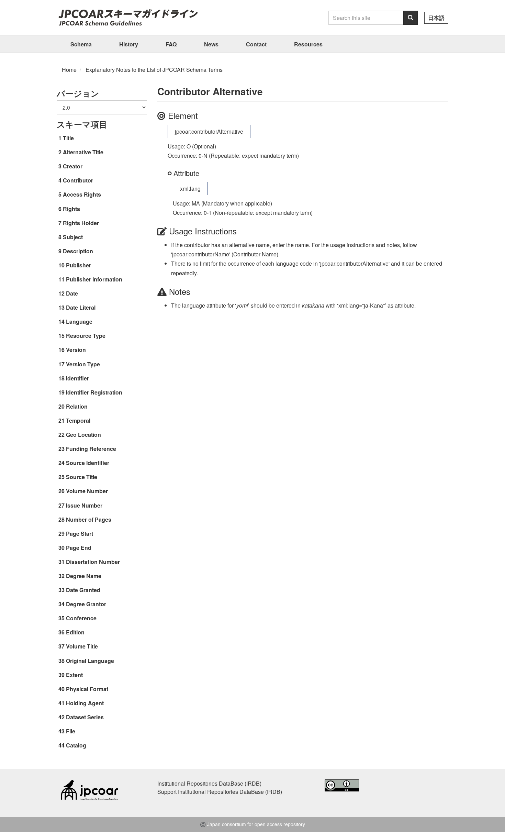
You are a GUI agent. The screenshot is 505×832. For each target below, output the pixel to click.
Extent (74, 675)
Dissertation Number (93, 562)
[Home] (128, 17)
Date (72, 293)
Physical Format (87, 689)
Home (69, 70)
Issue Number (84, 505)
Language (79, 321)
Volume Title (82, 646)
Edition (75, 632)
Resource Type (85, 336)
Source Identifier (87, 463)
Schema (81, 44)
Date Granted (83, 590)
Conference (81, 618)
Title (68, 138)
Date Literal (81, 307)
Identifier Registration (94, 392)
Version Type (83, 364)
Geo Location (83, 435)
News (211, 44)
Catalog (76, 745)
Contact (256, 44)
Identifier (77, 378)
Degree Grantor (86, 604)
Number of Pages (88, 519)
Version (76, 350)
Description (78, 251)
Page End (78, 548)
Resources (308, 44)
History (128, 44)
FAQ (171, 44)
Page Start (79, 533)
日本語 (436, 18)
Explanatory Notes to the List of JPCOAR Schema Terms (154, 70)
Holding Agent (85, 703)
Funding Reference (91, 449)
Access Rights (82, 194)
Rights (71, 209)
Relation (77, 406)
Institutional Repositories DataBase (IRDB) (209, 783)
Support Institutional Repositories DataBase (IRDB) (219, 792)
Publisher (78, 265)
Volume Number (87, 491)
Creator (72, 166)
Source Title (81, 477)
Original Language (90, 661)
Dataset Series (85, 717)
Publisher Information (94, 279)
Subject (73, 237)
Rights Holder (81, 223)
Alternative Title (83, 152)
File (70, 731)
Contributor (78, 180)
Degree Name (83, 576)
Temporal (78, 420)
